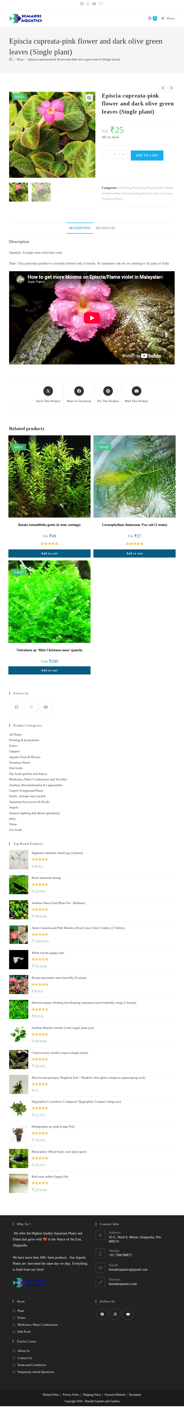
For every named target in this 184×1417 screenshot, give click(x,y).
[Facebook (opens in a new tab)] (82, 4)
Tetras (13, 824)
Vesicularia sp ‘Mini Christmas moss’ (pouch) (49, 650)
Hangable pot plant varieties (153, 193)
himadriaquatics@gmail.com (128, 1269)
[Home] (10, 59)
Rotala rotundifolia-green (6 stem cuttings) (49, 525)
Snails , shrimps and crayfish (27, 796)
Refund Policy (51, 1394)
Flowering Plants (143, 188)
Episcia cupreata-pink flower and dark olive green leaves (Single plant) (74, 59)
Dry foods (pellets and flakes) (28, 774)
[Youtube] (45, 707)
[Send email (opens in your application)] (101, 4)
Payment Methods (115, 1394)
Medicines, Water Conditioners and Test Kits (38, 779)
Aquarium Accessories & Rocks (29, 802)
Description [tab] (79, 228)
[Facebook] (16, 707)
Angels (13, 807)
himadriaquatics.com (123, 1284)
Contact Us (24, 1358)
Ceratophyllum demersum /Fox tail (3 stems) (134, 525)
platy (12, 818)
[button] (89, 98)
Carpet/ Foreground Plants (26, 790)
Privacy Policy (71, 1394)
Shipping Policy (92, 1394)
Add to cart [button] (49, 553)
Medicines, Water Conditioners (37, 1324)
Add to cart (147, 155)
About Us (23, 1351)
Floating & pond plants (24, 740)
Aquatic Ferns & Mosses (24, 757)
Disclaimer (135, 1394)
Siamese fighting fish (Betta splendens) (34, 813)
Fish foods (16, 768)
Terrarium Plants (112, 199)
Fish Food (23, 1331)
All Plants (124, 188)
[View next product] (171, 88)
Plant (20, 1311)
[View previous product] (163, 88)
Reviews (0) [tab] (105, 228)
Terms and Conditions (31, 1365)
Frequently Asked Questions (35, 1372)
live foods (15, 830)
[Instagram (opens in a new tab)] (88, 4)
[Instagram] (31, 707)
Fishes (13, 746)
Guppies (14, 751)
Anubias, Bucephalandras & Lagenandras (36, 785)
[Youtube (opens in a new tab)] (94, 4)
